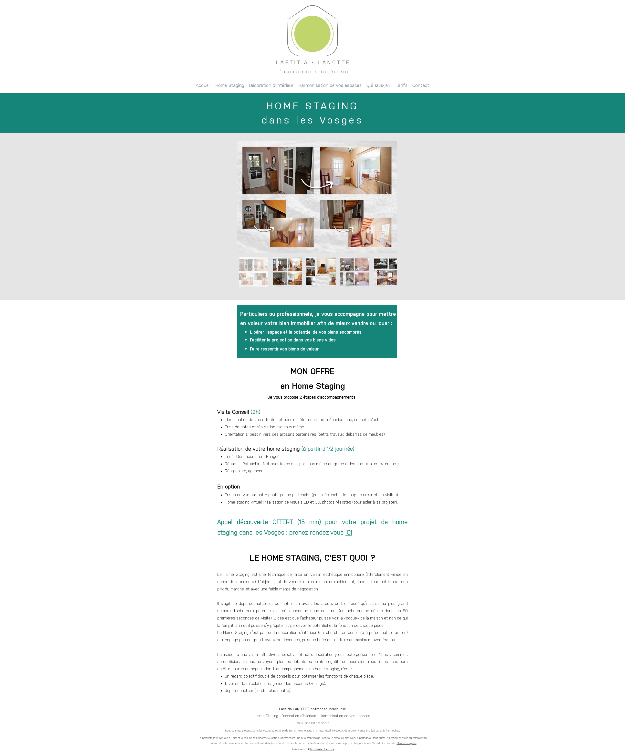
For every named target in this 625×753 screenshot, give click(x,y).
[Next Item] (388, 196)
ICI (348, 532)
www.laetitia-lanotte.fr (277, 738)
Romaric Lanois (322, 749)
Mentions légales (407, 743)
